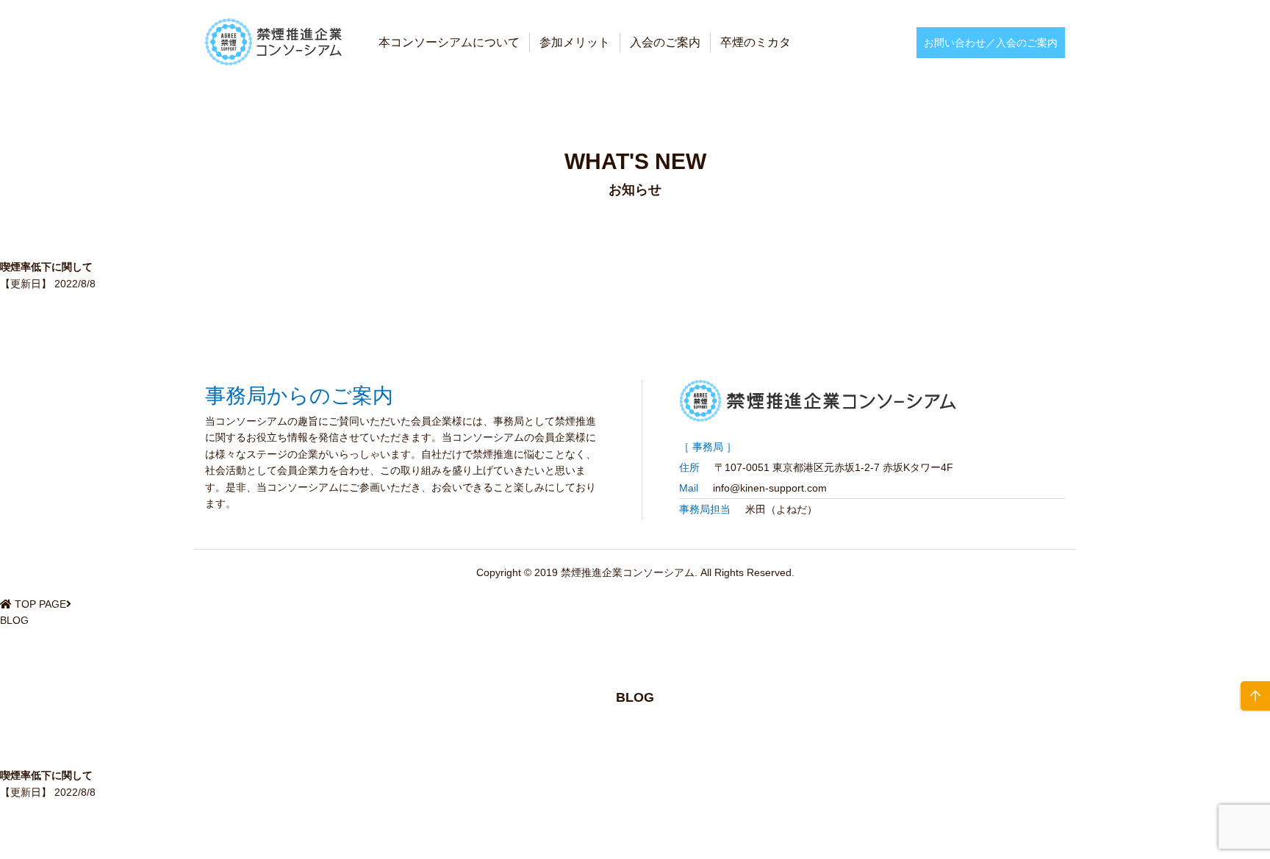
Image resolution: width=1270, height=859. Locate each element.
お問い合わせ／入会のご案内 (991, 42)
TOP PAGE (40, 604)
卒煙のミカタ (755, 42)
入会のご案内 (665, 42)
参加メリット (574, 42)
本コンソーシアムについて (449, 42)
